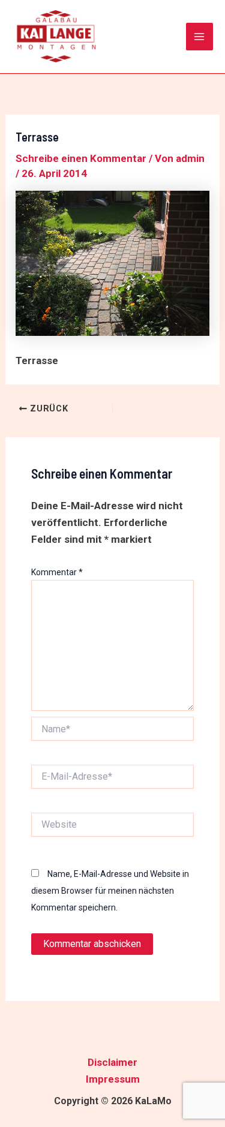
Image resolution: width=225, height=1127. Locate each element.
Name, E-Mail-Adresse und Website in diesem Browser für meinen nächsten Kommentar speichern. (110, 890)
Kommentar (57, 572)
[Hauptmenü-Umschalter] (200, 36)
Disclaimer (112, 1062)
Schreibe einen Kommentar (81, 158)
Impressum (113, 1079)
